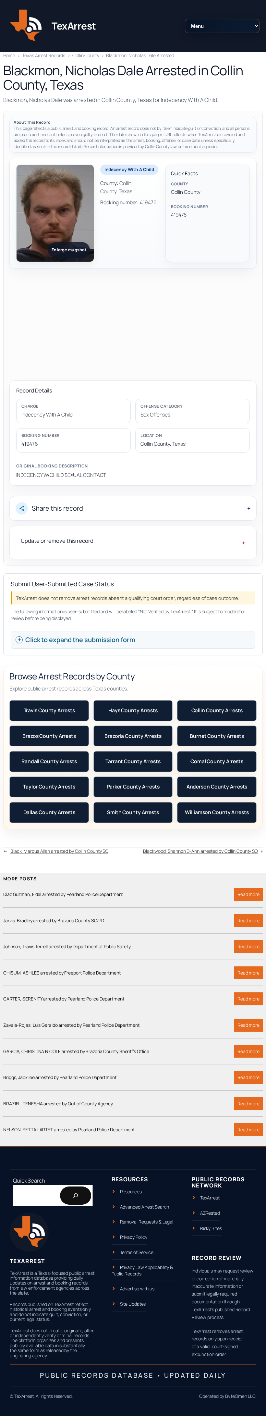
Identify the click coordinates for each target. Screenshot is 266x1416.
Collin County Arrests (217, 710)
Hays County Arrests (133, 710)
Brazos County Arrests (49, 735)
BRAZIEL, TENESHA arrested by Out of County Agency (58, 1103)
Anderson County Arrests (217, 786)
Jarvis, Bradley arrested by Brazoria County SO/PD (53, 920)
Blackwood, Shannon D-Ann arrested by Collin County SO (200, 851)
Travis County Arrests (49, 710)
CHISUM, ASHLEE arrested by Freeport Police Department (62, 972)
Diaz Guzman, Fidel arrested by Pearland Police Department (63, 894)
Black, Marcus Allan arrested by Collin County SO (59, 851)
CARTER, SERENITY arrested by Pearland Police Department (64, 998)
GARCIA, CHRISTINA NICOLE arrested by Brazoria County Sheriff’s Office (76, 1051)
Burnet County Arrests (217, 735)
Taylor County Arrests (49, 786)
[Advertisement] (132, 324)
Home (9, 55)
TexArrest (74, 25)
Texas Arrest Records (43, 55)
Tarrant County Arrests (133, 761)
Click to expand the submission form (80, 639)
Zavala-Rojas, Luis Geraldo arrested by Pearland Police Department (71, 1025)
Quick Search (29, 1180)
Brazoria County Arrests (133, 735)
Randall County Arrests (49, 761)
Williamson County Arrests (217, 812)
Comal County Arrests (216, 761)
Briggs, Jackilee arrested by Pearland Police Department (60, 1077)
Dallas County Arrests (49, 812)
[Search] (75, 1195)
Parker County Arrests (133, 786)
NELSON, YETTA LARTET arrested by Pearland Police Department (69, 1129)
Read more (250, 896)
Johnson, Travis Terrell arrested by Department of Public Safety (67, 946)
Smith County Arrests (133, 812)
